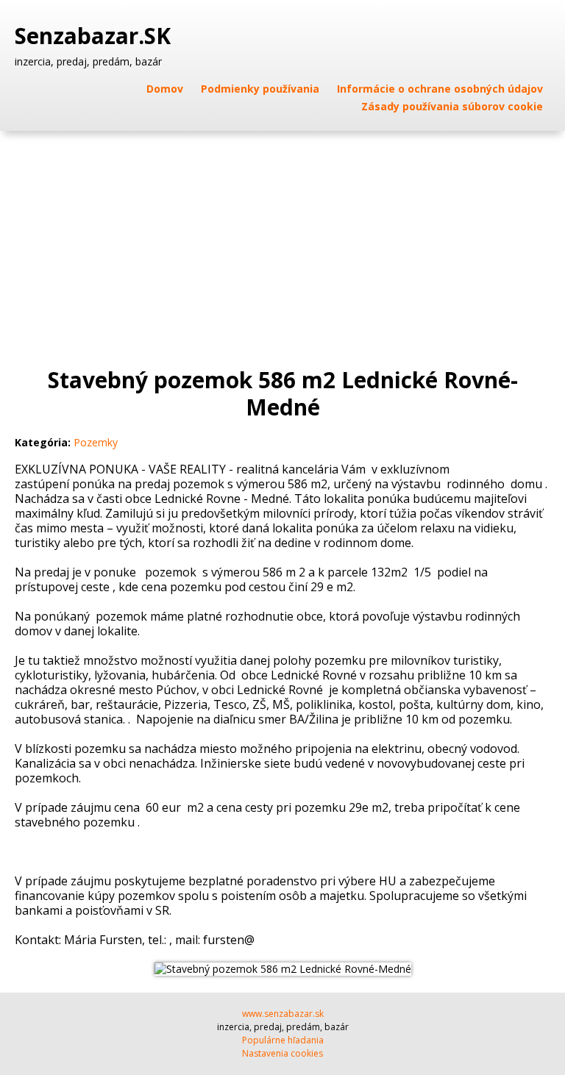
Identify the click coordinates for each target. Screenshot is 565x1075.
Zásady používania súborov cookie (452, 106)
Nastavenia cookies (282, 1053)
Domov (164, 89)
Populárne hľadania (283, 1040)
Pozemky (96, 442)
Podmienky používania (260, 89)
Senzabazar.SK (96, 36)
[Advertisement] (282, 241)
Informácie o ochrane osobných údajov (440, 89)
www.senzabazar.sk (283, 1013)
